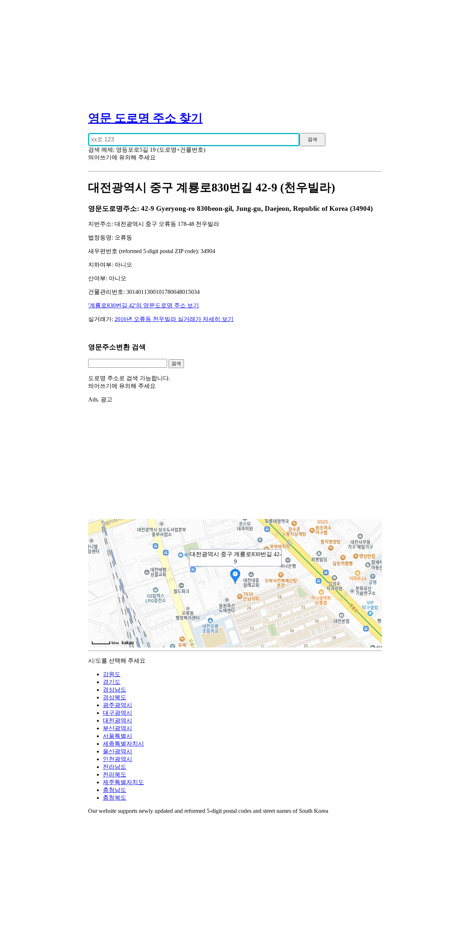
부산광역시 (117, 728)
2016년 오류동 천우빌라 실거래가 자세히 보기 (174, 319)
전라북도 (114, 774)
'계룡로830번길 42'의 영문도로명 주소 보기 (143, 305)
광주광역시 (117, 705)
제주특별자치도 (123, 782)
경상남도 (114, 690)
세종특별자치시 (123, 744)
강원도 (111, 674)
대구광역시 (117, 713)
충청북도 (114, 798)
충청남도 (114, 790)
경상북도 (114, 697)
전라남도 (114, 767)
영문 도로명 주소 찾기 (145, 118)
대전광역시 (117, 720)
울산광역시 (117, 751)
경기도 (111, 682)
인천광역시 (117, 759)
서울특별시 (117, 736)
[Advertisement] (235, 51)
